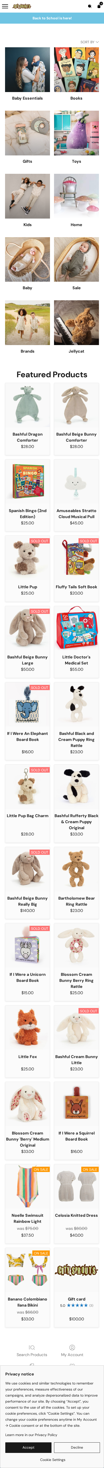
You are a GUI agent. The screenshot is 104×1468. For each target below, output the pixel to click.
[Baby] (27, 259)
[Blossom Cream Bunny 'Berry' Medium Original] (27, 1104)
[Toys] (76, 133)
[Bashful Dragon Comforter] (27, 405)
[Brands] (27, 322)
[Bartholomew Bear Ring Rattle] (76, 869)
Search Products (32, 1354)
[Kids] (27, 196)
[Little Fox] (27, 1027)
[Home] (76, 196)
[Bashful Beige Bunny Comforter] (76, 405)
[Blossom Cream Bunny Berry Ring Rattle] (76, 945)
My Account (72, 1354)
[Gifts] (27, 133)
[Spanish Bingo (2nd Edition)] (27, 481)
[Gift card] (76, 1270)
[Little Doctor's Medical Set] (76, 628)
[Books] (76, 69)
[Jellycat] (76, 322)
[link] (52, 1458)
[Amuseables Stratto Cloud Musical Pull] (76, 481)
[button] (28, 1447)
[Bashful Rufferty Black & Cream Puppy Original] (76, 787)
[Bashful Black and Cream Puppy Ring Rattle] (76, 704)
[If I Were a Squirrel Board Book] (76, 1104)
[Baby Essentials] (27, 69)
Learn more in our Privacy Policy (31, 1435)
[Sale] (76, 259)
